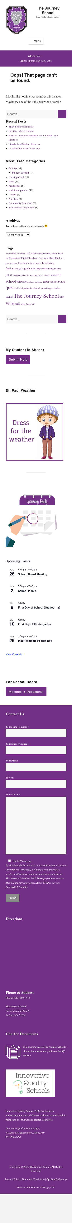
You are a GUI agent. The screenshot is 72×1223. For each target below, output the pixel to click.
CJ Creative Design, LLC (42, 1187)
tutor (62, 296)
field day (51, 257)
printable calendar (34, 281)
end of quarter (40, 258)
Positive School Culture (21, 131)
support (50, 288)
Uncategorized (16, 177)
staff (16, 287)
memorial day (43, 275)
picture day (21, 281)
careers (48, 253)
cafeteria (41, 253)
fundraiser (48, 263)
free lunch (23, 263)
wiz (33, 303)
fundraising (12, 268)
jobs (8, 275)
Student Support (20, 172)
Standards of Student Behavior (25, 144)
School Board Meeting (32, 574)
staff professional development (33, 287)
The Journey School (48, 10)
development (23, 258)
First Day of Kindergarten (34, 624)
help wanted (42, 268)
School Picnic (27, 591)
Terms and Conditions (33, 1179)
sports (10, 287)
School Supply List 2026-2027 (36, 61)
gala (21, 268)
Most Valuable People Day (35, 641)
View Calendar (14, 654)
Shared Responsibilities (21, 126)
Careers (13, 194)
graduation (30, 268)
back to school (18, 253)
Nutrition (13, 199)
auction (9, 253)
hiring (51, 268)
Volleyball (13, 303)
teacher (57, 287)
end (32, 257)
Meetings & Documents (26, 691)
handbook (14, 185)
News (11, 181)
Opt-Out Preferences (56, 1179)
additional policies (18, 190)
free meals (35, 263)
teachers (9, 296)
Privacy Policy (12, 1179)
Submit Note (18, 359)
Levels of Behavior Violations (24, 148)
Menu (37, 41)
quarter (46, 281)
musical (53, 274)
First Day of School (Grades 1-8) (39, 607)
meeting (33, 274)
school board (57, 281)
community (57, 253)
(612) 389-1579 (22, 998)
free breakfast (11, 263)
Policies (13, 168)
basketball (31, 253)
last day (26, 275)
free (62, 258)
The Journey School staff (22, 207)
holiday (57, 268)
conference (11, 257)
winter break (25, 304)
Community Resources (20, 203)
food (57, 258)
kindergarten (17, 274)
